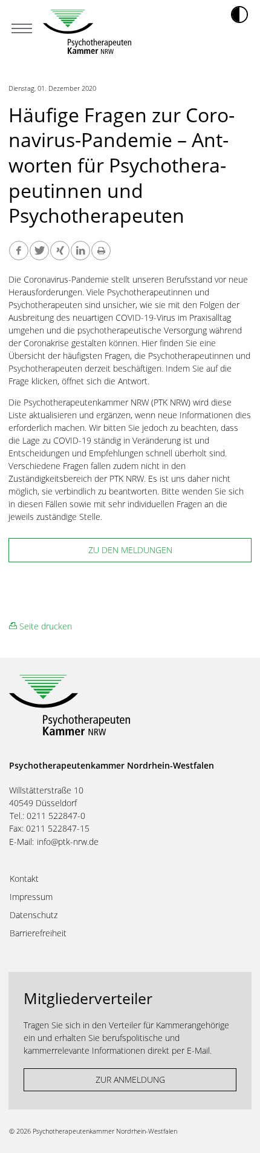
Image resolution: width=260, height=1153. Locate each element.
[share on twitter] (39, 250)
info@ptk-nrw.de (68, 841)
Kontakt (24, 878)
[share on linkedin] (80, 250)
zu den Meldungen (130, 550)
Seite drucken (44, 626)
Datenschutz (33, 915)
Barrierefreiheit (38, 933)
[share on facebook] (18, 250)
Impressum (31, 897)
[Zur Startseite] (87, 31)
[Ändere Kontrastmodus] (239, 14)
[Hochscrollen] (239, 1132)
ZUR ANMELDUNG (130, 1079)
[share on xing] (60, 250)
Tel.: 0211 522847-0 (47, 815)
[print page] (101, 250)
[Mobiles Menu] (21, 29)
